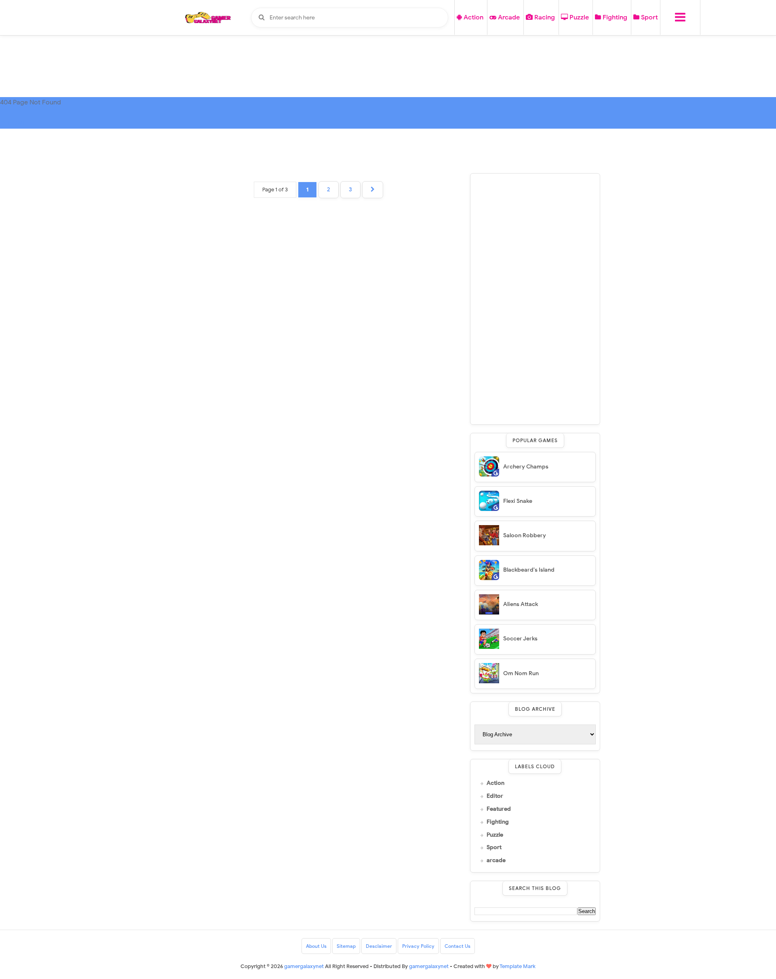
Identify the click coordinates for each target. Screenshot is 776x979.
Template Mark (518, 966)
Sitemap (346, 946)
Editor (495, 796)
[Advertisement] (535, 299)
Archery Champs (525, 466)
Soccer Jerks (520, 638)
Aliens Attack (520, 604)
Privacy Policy (418, 946)
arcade (496, 860)
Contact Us (457, 946)
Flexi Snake (517, 501)
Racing (544, 17)
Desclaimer (379, 946)
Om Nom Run (521, 673)
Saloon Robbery (524, 535)
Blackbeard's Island (529, 569)
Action (472, 17)
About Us (316, 946)
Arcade (508, 17)
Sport (648, 17)
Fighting (614, 17)
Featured (499, 809)
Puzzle (578, 17)
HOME (16, 123)
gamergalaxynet (429, 966)
